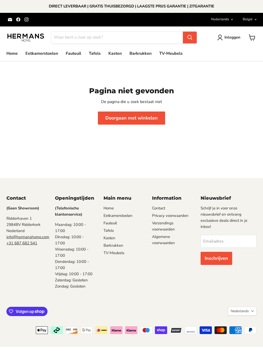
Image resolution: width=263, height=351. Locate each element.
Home (12, 53)
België (247, 19)
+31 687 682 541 (21, 243)
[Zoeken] (190, 37)
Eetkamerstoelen (41, 53)
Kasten (115, 53)
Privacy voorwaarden (170, 215)
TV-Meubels (171, 53)
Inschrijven (216, 258)
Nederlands (220, 19)
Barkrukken (140, 53)
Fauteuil (73, 53)
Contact (158, 208)
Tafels (95, 53)
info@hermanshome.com (27, 236)
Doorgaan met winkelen (131, 118)
